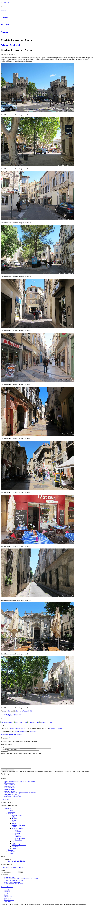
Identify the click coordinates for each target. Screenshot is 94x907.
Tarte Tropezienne (9, 784)
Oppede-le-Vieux (20, 838)
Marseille (14, 826)
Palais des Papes (9, 789)
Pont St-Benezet (9, 786)
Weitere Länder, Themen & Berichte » (12, 734)
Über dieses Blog (9, 900)
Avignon (4, 32)
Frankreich (5, 24)
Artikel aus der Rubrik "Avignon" (14, 880)
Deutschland (11, 812)
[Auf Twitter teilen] (33, 722)
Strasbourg (15, 846)
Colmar (14, 820)
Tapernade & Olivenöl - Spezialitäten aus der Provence (20, 792)
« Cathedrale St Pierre (10, 716)
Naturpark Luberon (17, 828)
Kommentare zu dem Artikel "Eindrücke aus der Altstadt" (21, 879)
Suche (6, 895)
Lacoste (17, 835)
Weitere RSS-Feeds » (7, 887)
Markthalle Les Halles (10, 794)
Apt (16, 830)
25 (4, 711)
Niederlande (11, 851)
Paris (13, 843)
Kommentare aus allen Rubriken (13, 884)
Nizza (13, 841)
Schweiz (10, 853)
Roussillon (18, 840)
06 (6, 711)
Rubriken (3, 10)
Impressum (7, 901)
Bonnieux (18, 831)
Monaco (10, 850)
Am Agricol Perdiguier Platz (18, 728)
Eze (13, 822)
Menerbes (18, 836)
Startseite (7, 890)
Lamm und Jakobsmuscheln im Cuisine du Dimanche (19, 781)
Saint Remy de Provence (19, 845)
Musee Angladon (9, 783)
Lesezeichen (8, 896)
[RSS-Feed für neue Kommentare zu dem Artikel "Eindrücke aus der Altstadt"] (9, 738)
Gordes (17, 833)
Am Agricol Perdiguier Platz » (13, 714)
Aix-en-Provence (17, 815)
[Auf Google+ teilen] (20, 722)
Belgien (10, 810)
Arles (13, 817)
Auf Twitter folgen (9, 877)
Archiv (6, 893)
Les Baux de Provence (18, 825)
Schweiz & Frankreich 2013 (24, 711)
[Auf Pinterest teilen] (45, 722)
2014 (9, 711)
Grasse (14, 823)
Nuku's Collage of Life (6, 2)
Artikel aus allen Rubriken (12, 882)
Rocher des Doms (9, 788)
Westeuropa (4, 17)
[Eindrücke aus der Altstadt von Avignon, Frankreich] (37, 112)
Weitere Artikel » (6, 799)
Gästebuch (7, 898)
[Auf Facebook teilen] (6, 722)
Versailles (14, 848)
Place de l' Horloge (9, 791)
